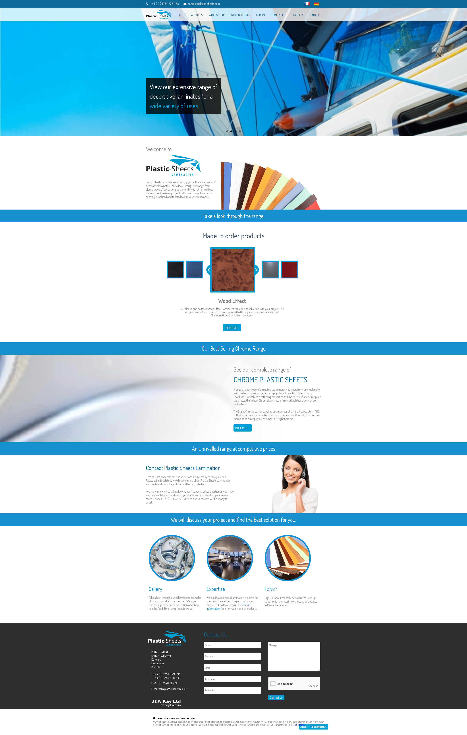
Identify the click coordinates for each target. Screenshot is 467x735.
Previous (3, 72)
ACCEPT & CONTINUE (313, 726)
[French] (306, 3)
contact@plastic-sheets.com (204, 3)
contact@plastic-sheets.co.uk (169, 689)
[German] (316, 3)
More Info (232, 328)
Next (463, 72)
